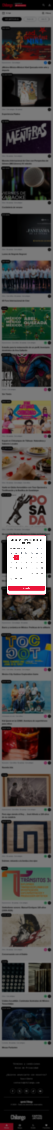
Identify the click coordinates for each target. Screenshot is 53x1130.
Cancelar (27, 588)
